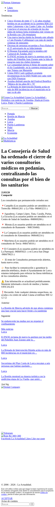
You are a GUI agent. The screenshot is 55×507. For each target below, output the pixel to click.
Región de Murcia (16, 116)
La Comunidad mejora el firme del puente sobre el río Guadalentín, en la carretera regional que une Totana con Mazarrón (30, 67)
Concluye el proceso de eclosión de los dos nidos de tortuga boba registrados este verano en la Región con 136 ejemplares (30, 32)
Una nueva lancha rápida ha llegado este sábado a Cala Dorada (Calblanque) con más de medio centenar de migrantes (30, 40)
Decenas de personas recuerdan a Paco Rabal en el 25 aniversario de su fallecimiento (30, 47)
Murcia (10, 130)
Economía (12, 133)
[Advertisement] (27, 409)
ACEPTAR (7, 498)
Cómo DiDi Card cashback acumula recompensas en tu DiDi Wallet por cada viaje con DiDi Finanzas (29, 76)
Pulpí (9, 127)
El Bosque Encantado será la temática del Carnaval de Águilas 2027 (27, 52)
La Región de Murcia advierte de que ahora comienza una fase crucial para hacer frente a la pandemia (27, 309)
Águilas (11, 119)
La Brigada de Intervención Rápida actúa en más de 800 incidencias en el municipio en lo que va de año (28, 89)
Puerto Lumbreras (16, 124)
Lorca (10, 122)
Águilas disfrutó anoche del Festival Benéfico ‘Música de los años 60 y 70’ (29, 82)
